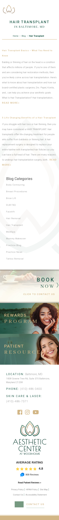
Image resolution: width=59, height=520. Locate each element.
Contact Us (18, 495)
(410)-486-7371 (17, 401)
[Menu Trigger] (52, 6)
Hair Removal (13, 218)
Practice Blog (13, 245)
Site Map (44, 489)
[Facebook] (20, 412)
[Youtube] (36, 412)
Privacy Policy (17, 489)
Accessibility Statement (36, 495)
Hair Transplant (36, 36)
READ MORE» (10, 102)
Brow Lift (11, 198)
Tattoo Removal (15, 259)
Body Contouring (15, 185)
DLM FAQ (11, 205)
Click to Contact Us (39, 294)
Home (15, 36)
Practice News (14, 252)
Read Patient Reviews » (29, 482)
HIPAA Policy (32, 489)
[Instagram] (27, 412)
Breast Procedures (16, 191)
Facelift (10, 211)
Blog (24, 36)
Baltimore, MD (33, 374)
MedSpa (10, 232)
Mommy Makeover (16, 238)
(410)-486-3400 (31, 388)
